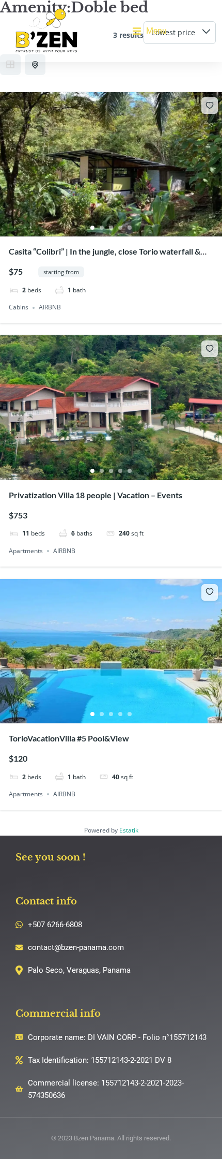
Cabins (18, 307)
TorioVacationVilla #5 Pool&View (69, 738)
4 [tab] (120, 228)
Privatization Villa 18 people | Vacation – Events (95, 495)
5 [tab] (130, 228)
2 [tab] (102, 228)
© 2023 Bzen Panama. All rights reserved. (111, 1138)
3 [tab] (111, 228)
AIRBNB (50, 307)
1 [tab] (92, 228)
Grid (10, 64)
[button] (150, 31)
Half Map (35, 64)
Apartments (26, 550)
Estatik (128, 830)
